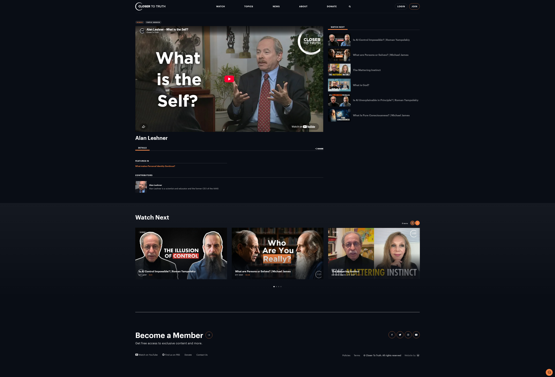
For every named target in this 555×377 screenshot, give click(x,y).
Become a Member (169, 335)
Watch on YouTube (148, 355)
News (276, 6)
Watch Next (338, 27)
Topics (248, 6)
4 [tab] (281, 286)
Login (401, 6)
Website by (410, 355)
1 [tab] (274, 286)
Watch (220, 6)
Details (142, 148)
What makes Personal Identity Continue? (155, 166)
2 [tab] (276, 286)
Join (414, 6)
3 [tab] (278, 286)
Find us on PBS (172, 355)
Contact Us (202, 355)
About (303, 6)
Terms (357, 355)
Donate (332, 6)
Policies (346, 355)
